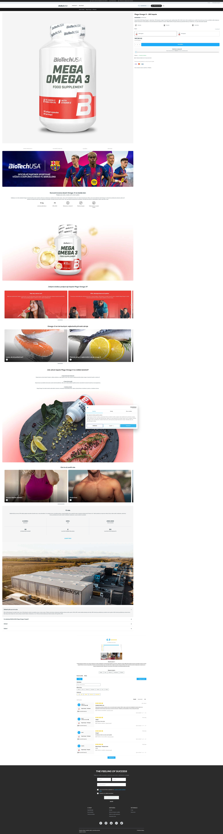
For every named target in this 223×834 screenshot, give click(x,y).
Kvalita (79, 689)
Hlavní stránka (81, 9)
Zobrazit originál (110, 710)
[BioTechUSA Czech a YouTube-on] (111, 824)
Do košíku (180, 44)
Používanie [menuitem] (116, 672)
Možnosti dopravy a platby (114, 812)
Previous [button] (3, 304)
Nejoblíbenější (90, 810)
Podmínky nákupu (140, 830)
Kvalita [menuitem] (101, 672)
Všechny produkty (91, 814)
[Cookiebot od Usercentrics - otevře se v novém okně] (131, 407)
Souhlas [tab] (94, 411)
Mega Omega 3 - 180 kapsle (86, 708)
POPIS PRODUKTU (27, 148)
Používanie (92, 689)
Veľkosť (106, 689)
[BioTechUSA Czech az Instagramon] (106, 824)
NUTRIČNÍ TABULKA (57, 148)
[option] (67, 77)
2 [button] (65, 363)
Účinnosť (87, 689)
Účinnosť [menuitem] (110, 672)
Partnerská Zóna (112, 816)
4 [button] (75, 363)
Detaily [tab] (111, 411)
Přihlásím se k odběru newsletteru (106, 793)
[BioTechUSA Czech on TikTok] (121, 824)
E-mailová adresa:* (102, 784)
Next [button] (131, 304)
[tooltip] (114, 661)
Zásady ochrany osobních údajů (85, 830)
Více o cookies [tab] (129, 411)
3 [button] (70, 363)
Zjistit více (67, 538)
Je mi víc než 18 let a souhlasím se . (112, 790)
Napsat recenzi (142, 679)
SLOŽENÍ (85, 148)
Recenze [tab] (80, 676)
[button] (140, 18)
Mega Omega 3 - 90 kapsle (85, 749)
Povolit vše (128, 425)
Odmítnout (95, 425)
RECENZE (110, 148)
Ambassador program (216, 2)
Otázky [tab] (85, 676)
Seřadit (134, 699)
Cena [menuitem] (105, 672)
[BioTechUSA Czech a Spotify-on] (116, 824)
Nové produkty (90, 812)
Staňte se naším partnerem (114, 814)
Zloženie (98, 689)
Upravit (110, 425)
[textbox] (88, 684)
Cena (83, 689)
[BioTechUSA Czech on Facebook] (100, 824)
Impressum (133, 812)
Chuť (102, 689)
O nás (209, 2)
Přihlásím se (111, 797)
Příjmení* (100, 779)
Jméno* (114, 779)
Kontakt (110, 810)
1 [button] (60, 363)
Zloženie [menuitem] (121, 672)
